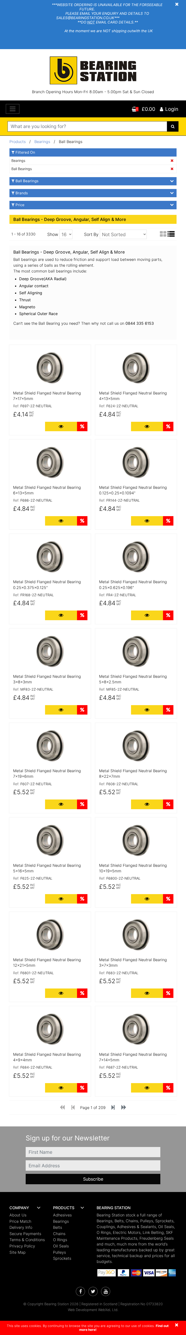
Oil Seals (61, 1246)
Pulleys (59, 1252)
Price (20, 205)
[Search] (172, 126)
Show (52, 234)
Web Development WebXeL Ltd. (93, 1310)
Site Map (17, 1252)
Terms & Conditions (27, 1239)
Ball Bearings (21, 169)
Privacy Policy (22, 1246)
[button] (27, 1208)
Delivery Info (20, 1227)
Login (171, 109)
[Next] (113, 1108)
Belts (57, 1227)
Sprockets (62, 1258)
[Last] (124, 1108)
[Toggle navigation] (12, 109)
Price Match (20, 1221)
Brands (22, 193)
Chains (59, 1233)
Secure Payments (25, 1233)
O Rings (60, 1239)
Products (17, 141)
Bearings (42, 141)
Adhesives (62, 1215)
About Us (17, 1215)
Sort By (91, 234)
